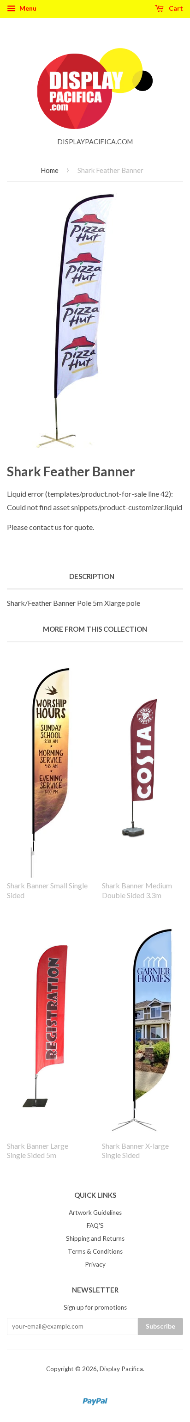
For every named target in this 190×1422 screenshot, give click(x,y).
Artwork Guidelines (95, 1212)
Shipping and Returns (95, 1238)
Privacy (95, 1264)
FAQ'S (95, 1225)
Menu (27, 8)
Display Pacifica (121, 1369)
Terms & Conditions (95, 1251)
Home (50, 170)
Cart (175, 8)
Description (91, 576)
